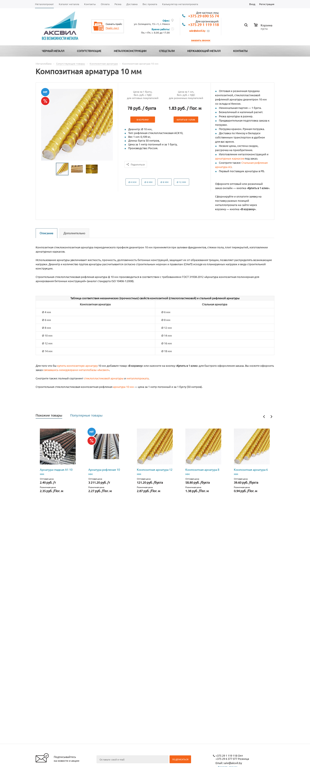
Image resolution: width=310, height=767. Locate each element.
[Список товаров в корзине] (263, 28)
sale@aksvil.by (197, 30)
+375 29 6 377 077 (226, 758)
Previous (264, 417)
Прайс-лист (112, 28)
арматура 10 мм (123, 386)
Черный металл (53, 51)
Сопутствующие (89, 51)
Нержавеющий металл (204, 51)
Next (271, 417)
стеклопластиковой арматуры (104, 378)
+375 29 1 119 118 (203, 25)
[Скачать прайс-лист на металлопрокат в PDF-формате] (98, 26)
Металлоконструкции (130, 51)
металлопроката (138, 378)
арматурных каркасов (229, 158)
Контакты (240, 51)
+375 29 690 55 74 (203, 16)
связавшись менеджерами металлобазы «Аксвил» (76, 370)
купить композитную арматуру (77, 365)
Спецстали (167, 51)
